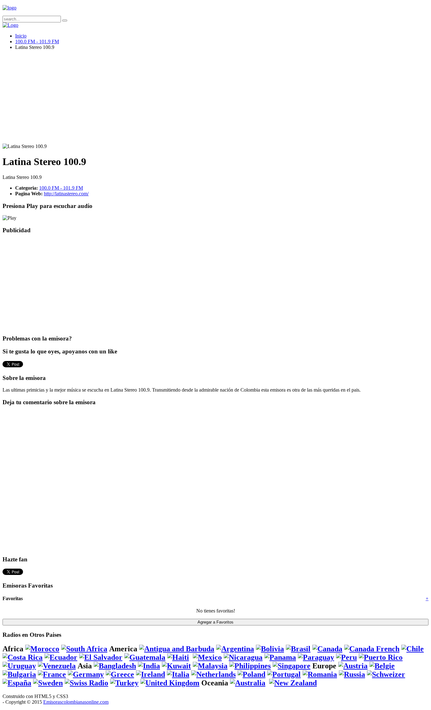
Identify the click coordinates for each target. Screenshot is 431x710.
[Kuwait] (176, 666)
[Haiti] (178, 657)
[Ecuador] (60, 657)
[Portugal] (284, 674)
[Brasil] (298, 649)
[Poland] (251, 674)
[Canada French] (371, 649)
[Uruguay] (19, 666)
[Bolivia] (270, 649)
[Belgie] (382, 666)
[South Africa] (84, 649)
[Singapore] (291, 666)
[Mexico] (207, 657)
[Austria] (353, 666)
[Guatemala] (144, 657)
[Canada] (327, 649)
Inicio (21, 35)
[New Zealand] (293, 683)
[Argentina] (235, 649)
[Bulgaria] (19, 674)
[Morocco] (42, 649)
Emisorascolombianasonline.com (76, 702)
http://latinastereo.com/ (66, 193)
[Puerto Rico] (381, 657)
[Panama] (280, 657)
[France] (52, 674)
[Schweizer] (386, 674)
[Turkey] (124, 683)
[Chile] (412, 649)
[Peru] (346, 657)
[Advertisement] (192, 99)
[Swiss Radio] (86, 683)
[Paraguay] (316, 657)
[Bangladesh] (115, 666)
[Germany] (86, 674)
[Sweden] (48, 683)
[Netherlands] (213, 674)
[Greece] (120, 674)
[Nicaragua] (243, 657)
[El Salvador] (100, 657)
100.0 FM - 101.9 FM (37, 41)
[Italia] (178, 674)
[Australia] (247, 683)
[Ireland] (150, 674)
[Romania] (320, 674)
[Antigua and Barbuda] (176, 649)
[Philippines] (250, 666)
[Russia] (352, 674)
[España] (17, 683)
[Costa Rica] (23, 657)
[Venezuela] (57, 666)
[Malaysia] (210, 666)
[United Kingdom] (169, 683)
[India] (149, 666)
